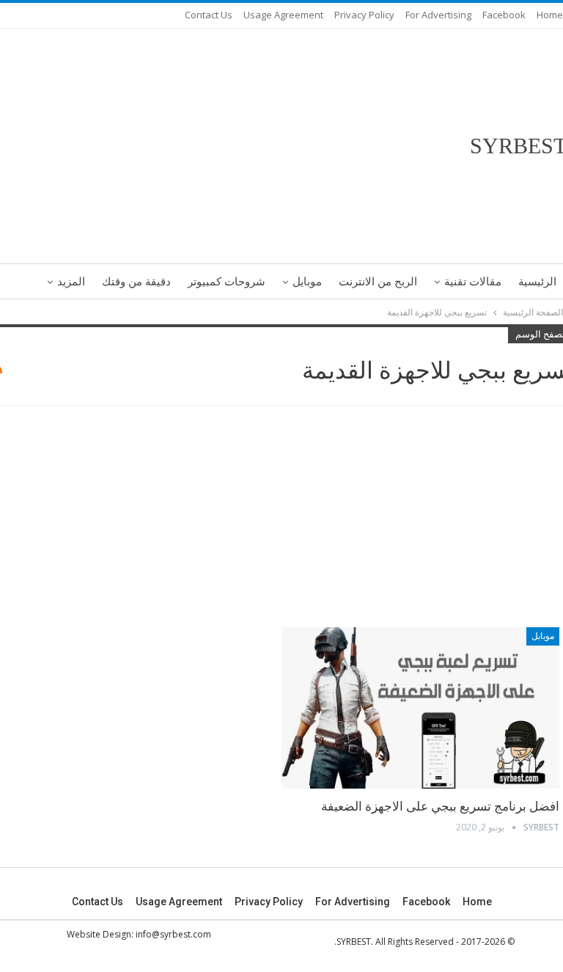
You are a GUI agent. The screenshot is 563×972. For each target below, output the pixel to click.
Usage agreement (283, 14)
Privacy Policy (364, 14)
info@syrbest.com (173, 934)
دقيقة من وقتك (136, 281)
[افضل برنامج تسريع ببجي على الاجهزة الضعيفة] (420, 708)
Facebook (504, 14)
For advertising (438, 14)
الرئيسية (537, 281)
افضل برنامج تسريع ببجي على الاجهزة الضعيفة (440, 806)
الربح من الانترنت (378, 281)
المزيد (71, 281)
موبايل (307, 281)
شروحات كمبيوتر (226, 281)
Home (550, 14)
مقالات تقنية (472, 281)
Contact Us (208, 14)
